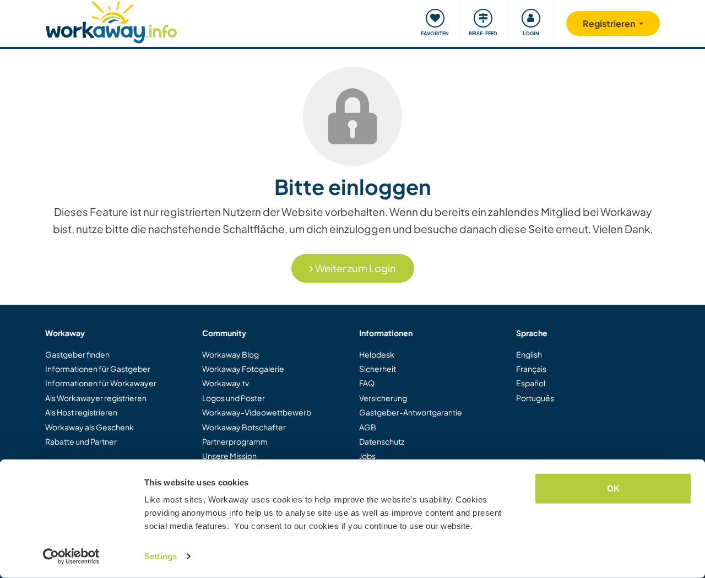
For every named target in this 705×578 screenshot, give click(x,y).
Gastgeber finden (77, 354)
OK (613, 488)
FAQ (367, 383)
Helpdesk (376, 354)
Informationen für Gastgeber (97, 369)
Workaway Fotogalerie (243, 369)
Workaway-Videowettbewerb (256, 412)
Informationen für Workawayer (100, 383)
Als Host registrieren (81, 412)
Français (531, 369)
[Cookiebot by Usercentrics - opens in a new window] (71, 556)
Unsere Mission (229, 456)
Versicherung (383, 398)
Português (535, 398)
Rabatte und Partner (81, 441)
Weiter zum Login (354, 268)
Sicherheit (377, 369)
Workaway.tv (225, 383)
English (529, 354)
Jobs (367, 456)
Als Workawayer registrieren (96, 398)
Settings (160, 556)
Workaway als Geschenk (89, 427)
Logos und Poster (233, 398)
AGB (367, 427)
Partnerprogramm (235, 441)
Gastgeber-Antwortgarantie (410, 412)
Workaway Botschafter (244, 427)
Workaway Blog (230, 354)
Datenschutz (381, 441)
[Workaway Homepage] (111, 20)
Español (530, 383)
